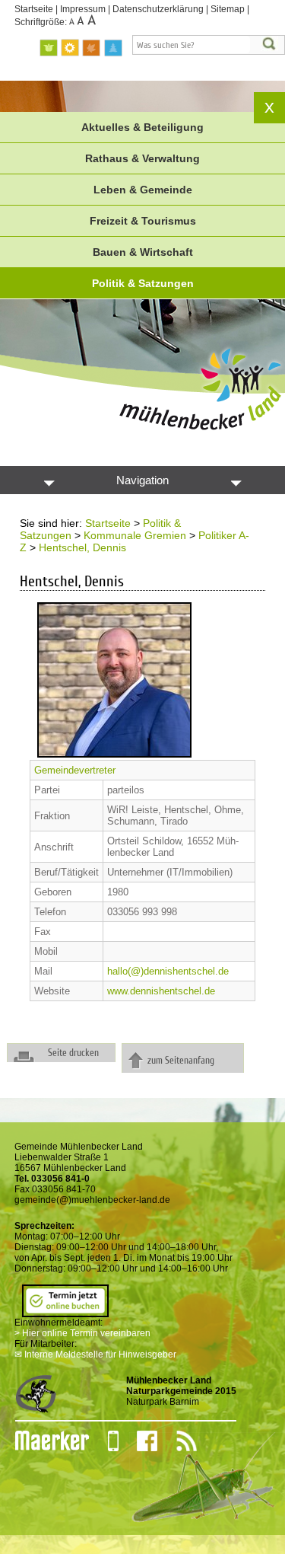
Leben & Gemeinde (142, 189)
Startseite (33, 9)
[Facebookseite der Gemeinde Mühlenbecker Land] (138, 1441)
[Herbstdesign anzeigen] (92, 48)
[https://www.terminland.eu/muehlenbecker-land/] (65, 1312)
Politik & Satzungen (143, 283)
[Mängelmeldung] (44, 1441)
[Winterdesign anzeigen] (113, 48)
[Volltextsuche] (208, 45)
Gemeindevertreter (75, 770)
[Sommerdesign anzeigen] (70, 48)
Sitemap (228, 9)
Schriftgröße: (41, 22)
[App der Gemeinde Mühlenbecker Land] (104, 1441)
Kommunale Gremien (135, 535)
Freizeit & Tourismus (143, 221)
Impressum (83, 9)
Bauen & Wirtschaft (143, 252)
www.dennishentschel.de (161, 991)
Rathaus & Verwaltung (142, 158)
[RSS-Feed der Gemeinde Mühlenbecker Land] (177, 1441)
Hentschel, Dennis (82, 547)
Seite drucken (73, 1052)
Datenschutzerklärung (158, 9)
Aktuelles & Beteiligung (142, 127)
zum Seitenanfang (180, 1060)
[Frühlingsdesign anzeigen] (49, 48)
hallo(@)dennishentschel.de (168, 971)
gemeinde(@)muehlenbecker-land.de (92, 1200)
